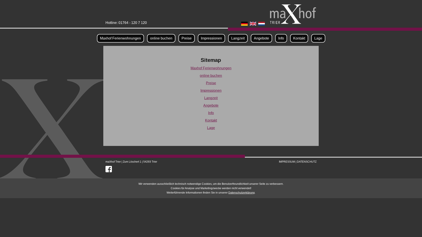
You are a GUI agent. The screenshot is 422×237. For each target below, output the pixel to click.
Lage (318, 38)
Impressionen (211, 38)
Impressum (287, 161)
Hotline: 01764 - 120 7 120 (126, 23)
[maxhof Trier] (293, 21)
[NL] (261, 23)
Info (281, 38)
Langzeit (238, 38)
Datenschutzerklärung (241, 192)
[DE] (244, 23)
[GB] (253, 23)
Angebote (261, 38)
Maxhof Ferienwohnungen (120, 38)
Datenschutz (306, 161)
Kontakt (299, 38)
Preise (187, 38)
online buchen (161, 38)
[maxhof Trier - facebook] (109, 168)
